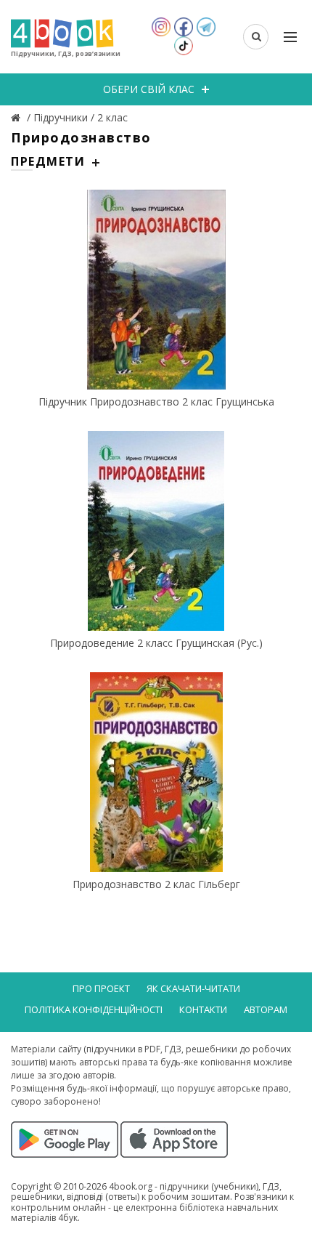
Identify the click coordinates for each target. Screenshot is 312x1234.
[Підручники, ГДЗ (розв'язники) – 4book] (17, 117)
